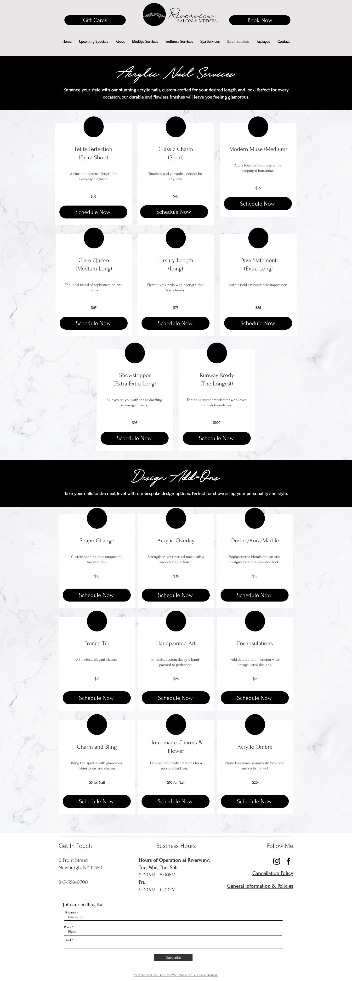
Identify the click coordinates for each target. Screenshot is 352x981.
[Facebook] (336, 484)
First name (70, 912)
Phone (67, 926)
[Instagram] (336, 494)
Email (67, 939)
